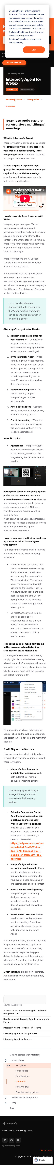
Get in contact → (14, 62)
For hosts (10, 106)
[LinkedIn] (4, 1140)
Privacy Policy (46, 1150)
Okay (34, 49)
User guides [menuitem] (20, 1065)
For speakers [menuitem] (22, 1071)
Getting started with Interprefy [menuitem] (25, 1054)
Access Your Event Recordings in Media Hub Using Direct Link (25, 1012)
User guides (33, 99)
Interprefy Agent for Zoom (16, 1039)
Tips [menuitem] (12, 1108)
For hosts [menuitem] (20, 1081)
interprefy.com (12, 1146)
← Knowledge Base (15, 74)
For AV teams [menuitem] (22, 1087)
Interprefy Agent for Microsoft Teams (22, 1027)
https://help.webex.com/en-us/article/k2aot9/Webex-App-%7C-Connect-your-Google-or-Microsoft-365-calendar (27, 851)
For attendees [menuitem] (23, 1076)
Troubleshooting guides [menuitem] (27, 1092)
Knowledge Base (14, 99)
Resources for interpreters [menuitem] (25, 1097)
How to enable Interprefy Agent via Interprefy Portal (26, 1021)
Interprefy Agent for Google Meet (20, 1033)
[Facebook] (11, 1140)
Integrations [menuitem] (18, 1060)
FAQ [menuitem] (14, 1102)
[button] (5, 1061)
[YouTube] (18, 1140)
